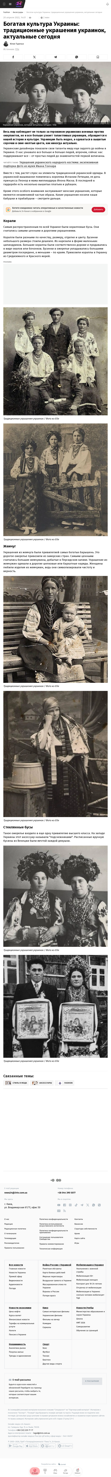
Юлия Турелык (17, 44)
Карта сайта (79, 1238)
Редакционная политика (15, 1229)
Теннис (46, 1356)
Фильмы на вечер (51, 1319)
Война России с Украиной (57, 1265)
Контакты (78, 1219)
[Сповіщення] (107, 4)
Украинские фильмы (52, 1315)
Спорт (46, 1344)
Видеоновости (16, 1280)
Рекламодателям (11, 1243)
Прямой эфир (15, 1276)
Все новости (16, 1265)
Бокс (45, 1348)
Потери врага (49, 1295)
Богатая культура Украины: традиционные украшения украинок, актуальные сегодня (64, 12)
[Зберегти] (98, 57)
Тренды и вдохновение (20, 1356)
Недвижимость (17, 1344)
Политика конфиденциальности (53, 1219)
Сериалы (47, 1327)
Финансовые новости (19, 1319)
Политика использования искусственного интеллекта (51, 1225)
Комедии (47, 1323)
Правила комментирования (51, 1244)
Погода (12, 1288)
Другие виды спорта (52, 1364)
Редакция (8, 1224)
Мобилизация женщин (87, 1280)
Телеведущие (10, 1238)
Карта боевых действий (54, 1272)
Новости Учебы (85, 1308)
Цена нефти (14, 1311)
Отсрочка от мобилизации (88, 1287)
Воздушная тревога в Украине (57, 1280)
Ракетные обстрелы (52, 1268)
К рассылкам (92, 1381)
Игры (76, 1243)
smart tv (48, 1445)
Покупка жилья (16, 1352)
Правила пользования (14, 1248)
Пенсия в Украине (17, 1334)
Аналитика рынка (17, 1348)
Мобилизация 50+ (84, 1276)
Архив (77, 1234)
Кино (45, 1308)
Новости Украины (17, 1272)
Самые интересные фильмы (56, 1311)
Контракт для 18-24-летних (89, 1284)
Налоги (12, 1330)
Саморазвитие (83, 1326)
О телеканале (10, 1234)
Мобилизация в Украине (90, 1265)
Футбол (46, 1352)
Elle (17, 49)
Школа (79, 1319)
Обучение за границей (87, 1330)
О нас (6, 1219)
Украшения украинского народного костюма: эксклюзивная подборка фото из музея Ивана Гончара (50, 164)
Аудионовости (15, 1284)
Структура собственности (85, 1229)
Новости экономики (20, 1308)
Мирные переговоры (53, 1276)
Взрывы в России (51, 1291)
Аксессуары (18, 12)
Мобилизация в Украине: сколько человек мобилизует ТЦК (90, 1294)
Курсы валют (15, 1315)
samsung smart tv (65, 1445)
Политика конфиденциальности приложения (53, 1232)
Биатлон (47, 1360)
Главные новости (17, 1268)
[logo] (18, 4)
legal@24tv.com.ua (41, 1433)
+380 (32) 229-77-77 (24, 1430)
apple (32, 1445)
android (16, 1445)
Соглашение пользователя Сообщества (51, 1238)
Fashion (6, 12)
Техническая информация (51, 1249)
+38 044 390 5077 (66, 1192)
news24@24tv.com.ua (15, 1192)
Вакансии (78, 1224)
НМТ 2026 (80, 1322)
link (58, 1204)
